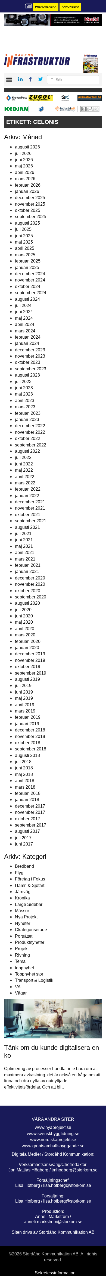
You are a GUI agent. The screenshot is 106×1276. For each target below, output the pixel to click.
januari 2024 (27, 343)
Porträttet (23, 936)
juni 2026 (24, 159)
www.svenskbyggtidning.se (53, 1133)
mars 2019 (25, 711)
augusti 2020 (27, 603)
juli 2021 (23, 533)
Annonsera (70, 6)
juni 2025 (24, 236)
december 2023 (30, 350)
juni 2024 (24, 311)
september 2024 (30, 292)
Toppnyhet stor (29, 974)
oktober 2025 (27, 210)
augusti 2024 (27, 299)
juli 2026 (23, 153)
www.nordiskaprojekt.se (53, 1139)
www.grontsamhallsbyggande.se (53, 1146)
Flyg (19, 872)
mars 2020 (25, 635)
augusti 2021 (27, 527)
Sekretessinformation (55, 1273)
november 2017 (30, 812)
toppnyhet (24, 968)
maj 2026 (24, 166)
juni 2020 (24, 616)
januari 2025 (27, 267)
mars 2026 (25, 178)
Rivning (22, 955)
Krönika (22, 898)
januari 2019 (27, 723)
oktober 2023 (27, 362)
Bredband (24, 866)
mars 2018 (25, 787)
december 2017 (30, 806)
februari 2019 (27, 717)
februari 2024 (27, 337)
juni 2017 (24, 844)
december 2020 (30, 578)
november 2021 (30, 508)
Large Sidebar (28, 904)
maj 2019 (24, 698)
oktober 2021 (27, 514)
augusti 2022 (27, 451)
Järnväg (22, 891)
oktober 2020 (27, 590)
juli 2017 (23, 837)
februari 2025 (27, 261)
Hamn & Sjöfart (29, 885)
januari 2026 (27, 191)
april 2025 (24, 248)
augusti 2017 (27, 831)
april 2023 (24, 400)
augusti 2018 (27, 755)
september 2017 (30, 825)
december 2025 (30, 197)
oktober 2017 (27, 819)
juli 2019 (23, 685)
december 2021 (30, 502)
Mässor (22, 910)
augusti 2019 (27, 679)
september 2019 (30, 673)
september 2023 (30, 369)
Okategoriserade (31, 929)
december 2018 (30, 730)
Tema (20, 961)
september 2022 (30, 445)
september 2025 (30, 216)
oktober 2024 (27, 286)
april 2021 (24, 552)
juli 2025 (23, 229)
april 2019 (24, 704)
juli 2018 (23, 761)
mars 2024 (25, 331)
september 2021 (30, 521)
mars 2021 (25, 559)
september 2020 (30, 597)
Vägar (21, 993)
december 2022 (30, 425)
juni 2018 (24, 768)
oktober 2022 (27, 438)
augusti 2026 (27, 147)
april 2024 (24, 324)
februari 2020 (27, 641)
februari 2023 (27, 413)
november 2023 (30, 356)
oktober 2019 (27, 666)
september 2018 (30, 749)
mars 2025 (25, 254)
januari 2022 (27, 495)
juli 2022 (23, 457)
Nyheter (22, 923)
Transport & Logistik (34, 980)
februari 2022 (27, 489)
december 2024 (30, 273)
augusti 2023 (27, 375)
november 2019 (30, 660)
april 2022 (24, 476)
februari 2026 (27, 185)
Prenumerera (45, 6)
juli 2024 (23, 305)
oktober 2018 (27, 742)
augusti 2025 (27, 223)
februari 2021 (27, 565)
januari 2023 (27, 419)
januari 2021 (27, 571)
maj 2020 (24, 622)
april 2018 (24, 780)
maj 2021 (24, 546)
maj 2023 (24, 394)
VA (18, 986)
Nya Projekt (26, 917)
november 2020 (30, 584)
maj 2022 (24, 470)
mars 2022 (25, 483)
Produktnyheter (29, 942)
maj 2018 (24, 774)
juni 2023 (24, 388)
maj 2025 (24, 242)
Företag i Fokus (30, 879)
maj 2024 (24, 318)
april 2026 (24, 172)
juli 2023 (23, 381)
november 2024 (30, 280)
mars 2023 (25, 406)
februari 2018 (27, 793)
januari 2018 (27, 799)
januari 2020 (27, 647)
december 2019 (30, 654)
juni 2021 (24, 539)
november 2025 (30, 204)
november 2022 (30, 432)
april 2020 (24, 628)
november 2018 (30, 736)
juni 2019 (24, 692)
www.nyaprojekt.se (53, 1127)
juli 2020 (23, 609)
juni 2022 (24, 464)
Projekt (22, 948)
